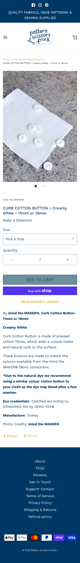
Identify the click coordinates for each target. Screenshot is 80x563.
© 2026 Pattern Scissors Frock (39, 550)
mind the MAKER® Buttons (27, 59)
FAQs (40, 468)
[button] (40, 126)
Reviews (40, 475)
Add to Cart (40, 280)
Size (6, 230)
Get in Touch (40, 482)
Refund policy (40, 517)
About (40, 461)
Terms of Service (40, 496)
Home (6, 59)
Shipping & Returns (40, 510)
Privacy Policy (40, 503)
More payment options (40, 301)
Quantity (10, 250)
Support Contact (40, 489)
